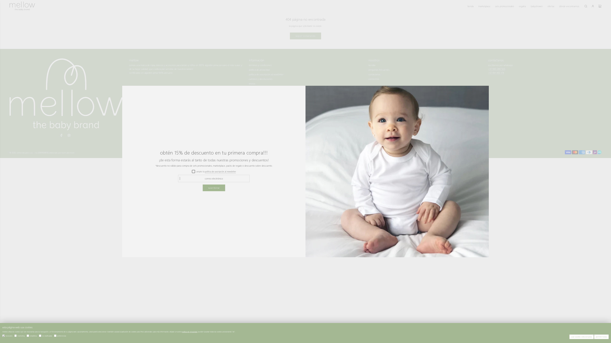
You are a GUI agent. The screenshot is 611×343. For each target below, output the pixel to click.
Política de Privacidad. (189, 332)
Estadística (33, 336)
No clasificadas (47, 336)
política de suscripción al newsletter (220, 171)
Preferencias (61, 336)
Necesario (8, 336)
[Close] (482, 91)
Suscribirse (214, 187)
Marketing (21, 336)
